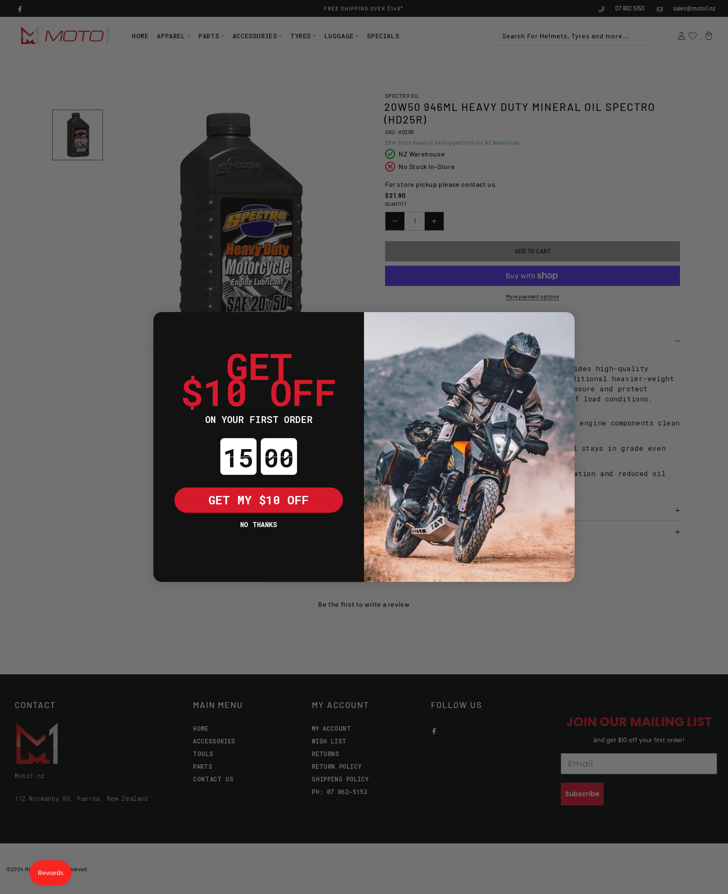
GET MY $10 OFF (259, 500)
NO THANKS (258, 524)
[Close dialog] (166, 324)
